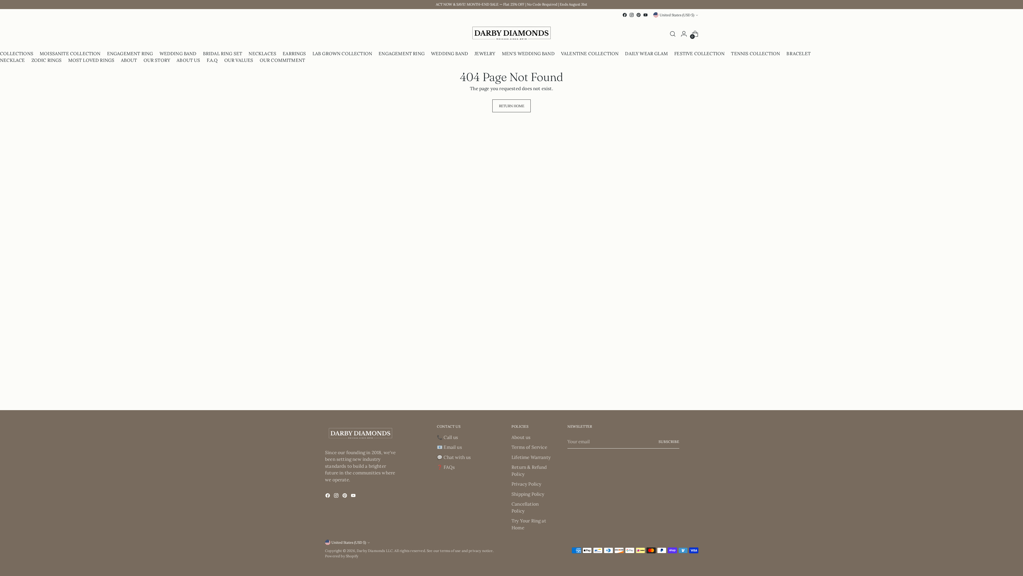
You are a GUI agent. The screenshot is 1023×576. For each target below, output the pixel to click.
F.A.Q (212, 60)
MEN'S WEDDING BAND (528, 54)
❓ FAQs (446, 467)
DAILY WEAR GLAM (646, 54)
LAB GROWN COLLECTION (342, 54)
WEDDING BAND (178, 54)
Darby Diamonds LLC (375, 551)
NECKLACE (12, 60)
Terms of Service (529, 447)
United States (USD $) (677, 15)
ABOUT (129, 60)
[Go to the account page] (684, 34)
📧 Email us (449, 447)
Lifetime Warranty (531, 457)
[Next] (330, 34)
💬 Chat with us (454, 457)
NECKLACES (262, 54)
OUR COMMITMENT (282, 60)
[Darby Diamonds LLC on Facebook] (624, 15)
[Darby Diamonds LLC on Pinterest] (638, 15)
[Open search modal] (672, 34)
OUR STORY (157, 60)
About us (521, 437)
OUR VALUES (238, 60)
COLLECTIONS (16, 54)
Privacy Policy (526, 484)
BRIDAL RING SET (222, 54)
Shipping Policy (528, 494)
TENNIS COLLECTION (755, 54)
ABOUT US (188, 60)
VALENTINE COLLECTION (590, 54)
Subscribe (669, 441)
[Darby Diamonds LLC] (511, 34)
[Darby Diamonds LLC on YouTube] (645, 15)
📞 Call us (447, 437)
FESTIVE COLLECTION (699, 54)
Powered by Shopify (341, 556)
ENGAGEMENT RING (130, 54)
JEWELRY (484, 54)
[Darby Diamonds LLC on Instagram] (631, 15)
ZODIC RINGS (46, 60)
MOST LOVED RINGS (91, 60)
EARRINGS (294, 54)
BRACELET (798, 54)
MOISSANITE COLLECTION (70, 54)
